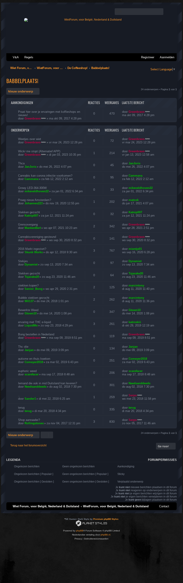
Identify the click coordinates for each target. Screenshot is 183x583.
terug (28, 411)
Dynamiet (31, 264)
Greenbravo (33, 118)
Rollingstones (34, 423)
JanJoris (30, 166)
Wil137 (29, 301)
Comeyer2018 (34, 362)
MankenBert (33, 228)
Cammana (31, 179)
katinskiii (135, 322)
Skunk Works (34, 252)
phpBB (79, 530)
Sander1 (30, 398)
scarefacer (32, 374)
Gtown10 (31, 313)
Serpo (133, 395)
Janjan (29, 350)
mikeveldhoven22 (37, 191)
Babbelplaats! (22, 81)
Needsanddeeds (35, 386)
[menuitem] (14, 57)
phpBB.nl (105, 534)
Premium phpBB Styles (106, 519)
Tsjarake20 (32, 276)
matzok (134, 200)
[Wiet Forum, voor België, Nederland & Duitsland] (91, 20)
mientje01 (135, 249)
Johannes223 (34, 203)
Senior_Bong (34, 288)
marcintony (136, 285)
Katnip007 (31, 215)
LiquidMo (31, 325)
